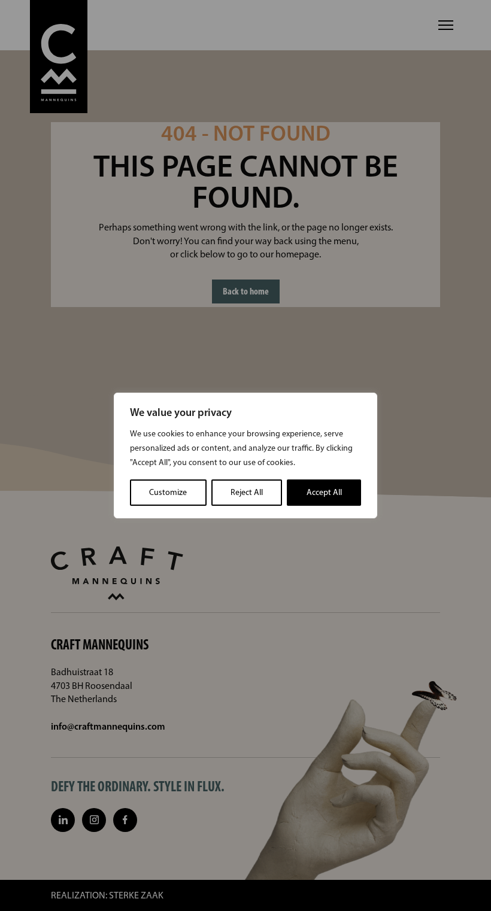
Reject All (247, 492)
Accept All (324, 492)
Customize (168, 492)
